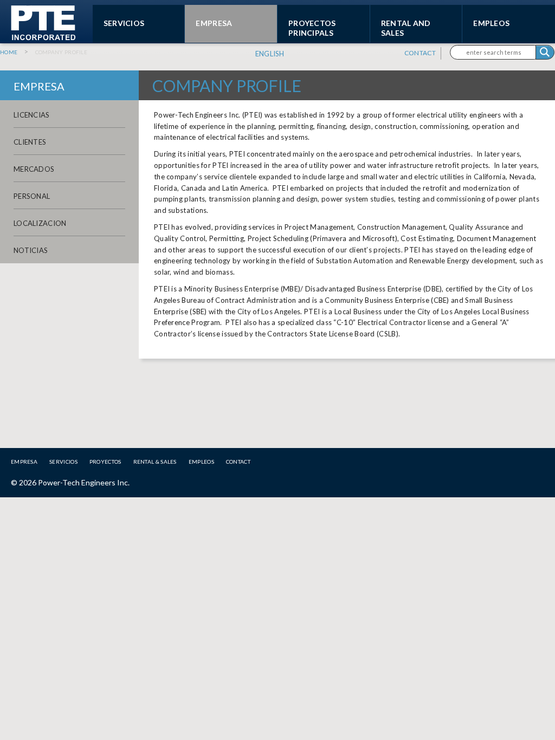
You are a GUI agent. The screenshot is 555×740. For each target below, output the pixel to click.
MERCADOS (34, 169)
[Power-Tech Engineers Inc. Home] (38, 37)
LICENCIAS (32, 115)
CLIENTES (30, 142)
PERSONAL (32, 196)
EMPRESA (214, 23)
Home (8, 52)
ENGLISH (270, 53)
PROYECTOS (105, 461)
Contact (420, 53)
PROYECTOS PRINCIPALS (312, 27)
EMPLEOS (491, 23)
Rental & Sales (155, 461)
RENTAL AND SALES (406, 27)
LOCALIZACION (40, 223)
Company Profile (61, 52)
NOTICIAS (31, 250)
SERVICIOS (124, 23)
